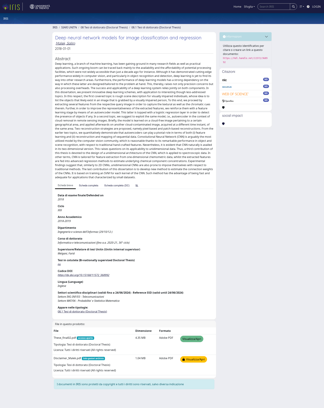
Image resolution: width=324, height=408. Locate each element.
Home (237, 6)
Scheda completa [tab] (88, 185)
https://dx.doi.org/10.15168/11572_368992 (83, 275)
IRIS (55, 27)
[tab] (137, 185)
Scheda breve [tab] (65, 185)
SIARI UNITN (69, 27)
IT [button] (301, 6)
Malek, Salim (65, 43)
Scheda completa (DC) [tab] (117, 185)
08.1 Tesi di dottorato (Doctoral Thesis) (156, 27)
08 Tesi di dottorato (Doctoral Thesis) (104, 27)
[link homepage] (12, 7)
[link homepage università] (39, 7)
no (59, 264)
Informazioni (233, 36)
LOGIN (316, 6)
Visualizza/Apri (191, 339)
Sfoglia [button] (248, 6)
